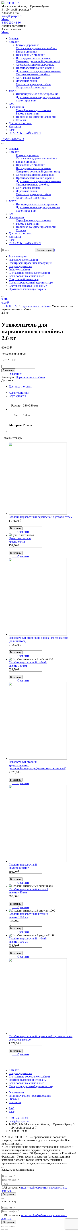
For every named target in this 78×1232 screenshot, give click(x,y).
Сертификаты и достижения (33, 110)
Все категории (44, 250)
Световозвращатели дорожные (35, 64)
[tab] (43, 392)
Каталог (14, 41)
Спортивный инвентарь (31, 87)
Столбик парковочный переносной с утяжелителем (40, 516)
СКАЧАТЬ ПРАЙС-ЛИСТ (25, 133)
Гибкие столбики (26, 51)
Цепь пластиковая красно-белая (20, 540)
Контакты (15, 126)
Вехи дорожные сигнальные (33, 58)
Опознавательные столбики (33, 74)
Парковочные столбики (30, 54)
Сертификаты (17, 395)
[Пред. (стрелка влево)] (2, 1229)
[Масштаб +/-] (2, 1226)
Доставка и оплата (20, 123)
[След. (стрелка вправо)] (6, 1229)
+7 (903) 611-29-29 (12, 139)
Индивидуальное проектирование (37, 93)
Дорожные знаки (26, 80)
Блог (12, 129)
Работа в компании (28, 113)
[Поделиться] (10, 1226)
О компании (16, 107)
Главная (14, 38)
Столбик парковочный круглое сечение (23, 866)
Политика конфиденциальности (36, 116)
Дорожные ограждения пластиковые (38, 71)
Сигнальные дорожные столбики (36, 48)
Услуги (13, 90)
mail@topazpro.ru (11, 16)
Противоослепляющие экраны (35, 67)
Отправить (9, 1194)
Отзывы (21, 120)
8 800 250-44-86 (11, 22)
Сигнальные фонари (28, 77)
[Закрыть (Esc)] (13, 1226)
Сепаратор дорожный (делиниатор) (38, 61)
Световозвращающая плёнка (33, 84)
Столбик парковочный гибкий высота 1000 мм (28, 940)
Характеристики (19, 392)
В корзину (8, 370)
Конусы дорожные (27, 45)
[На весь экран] (6, 1226)
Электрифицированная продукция (30, 262)
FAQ (12, 103)
